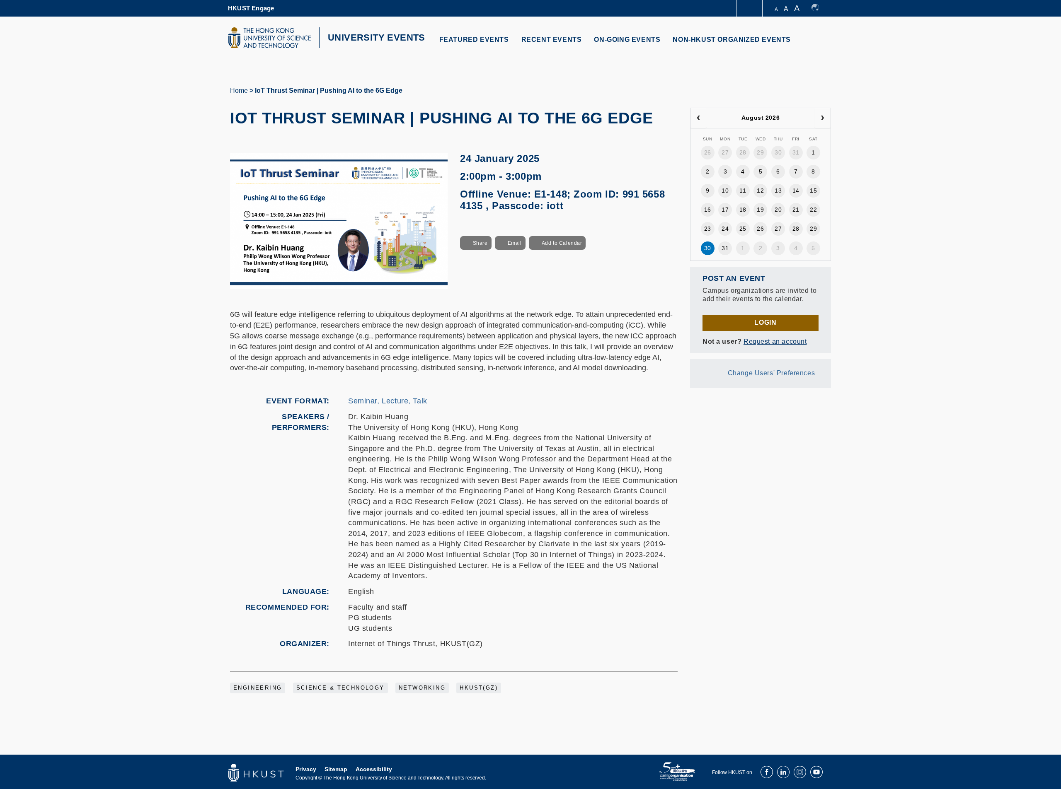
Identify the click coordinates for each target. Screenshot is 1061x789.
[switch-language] (819, 8)
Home (239, 90)
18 (742, 209)
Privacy (306, 769)
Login (765, 322)
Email (515, 243)
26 (707, 152)
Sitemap (336, 769)
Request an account (775, 341)
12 (760, 190)
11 (742, 190)
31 (795, 152)
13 (778, 190)
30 (778, 152)
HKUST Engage (251, 8)
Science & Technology (340, 688)
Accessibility (374, 769)
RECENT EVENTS (551, 39)
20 (778, 209)
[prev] (698, 118)
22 (813, 209)
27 (725, 152)
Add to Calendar (562, 243)
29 (760, 152)
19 (760, 209)
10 (725, 190)
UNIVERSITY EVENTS (376, 37)
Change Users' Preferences (771, 372)
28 (742, 152)
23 (707, 228)
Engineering (257, 688)
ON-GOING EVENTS (627, 39)
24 (725, 228)
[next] (822, 118)
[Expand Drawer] (750, 8)
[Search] (819, 44)
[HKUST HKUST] (269, 37)
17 (725, 209)
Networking (422, 688)
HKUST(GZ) (479, 688)
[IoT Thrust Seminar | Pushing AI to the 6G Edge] (339, 220)
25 (742, 228)
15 (813, 190)
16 (707, 209)
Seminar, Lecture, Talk (387, 401)
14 (795, 190)
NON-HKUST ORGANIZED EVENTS (732, 39)
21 (795, 209)
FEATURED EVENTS (474, 39)
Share (480, 243)
